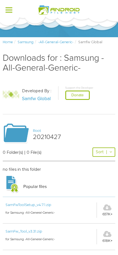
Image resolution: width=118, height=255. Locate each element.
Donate (77, 95)
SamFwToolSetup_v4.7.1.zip (28, 205)
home (8, 42)
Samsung (25, 42)
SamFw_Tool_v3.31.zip (23, 231)
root (37, 131)
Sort (101, 151)
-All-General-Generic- (56, 42)
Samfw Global (36, 99)
